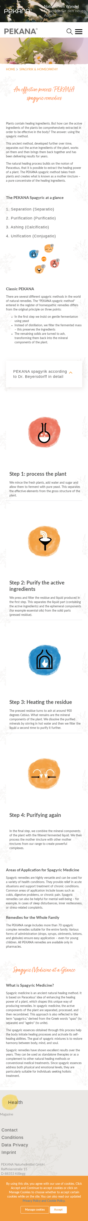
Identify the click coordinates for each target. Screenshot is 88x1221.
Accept (58, 1209)
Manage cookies (35, 1209)
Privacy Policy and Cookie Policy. (44, 1200)
